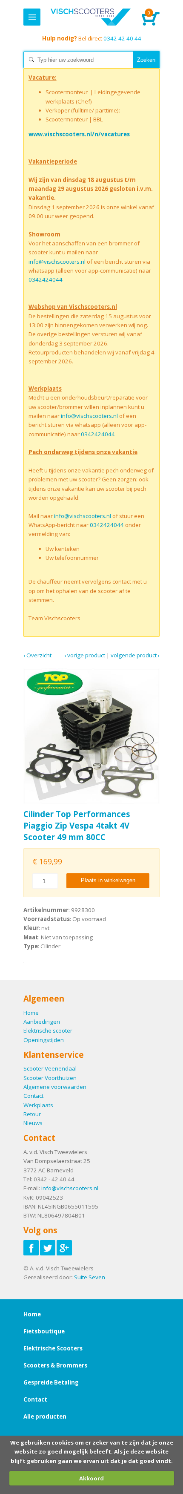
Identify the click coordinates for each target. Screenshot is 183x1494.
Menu (31, 17)
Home (90, 17)
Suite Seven (89, 1277)
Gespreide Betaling (51, 1382)
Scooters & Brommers (55, 1365)
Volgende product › (135, 655)
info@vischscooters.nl (57, 261)
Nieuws (33, 1123)
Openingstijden (43, 1040)
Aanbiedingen (41, 1021)
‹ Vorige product (84, 655)
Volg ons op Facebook (31, 1247)
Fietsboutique (44, 1331)
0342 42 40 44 (91, 38)
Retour (32, 1114)
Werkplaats (38, 1105)
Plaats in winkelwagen (108, 880)
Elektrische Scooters (53, 1348)
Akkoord (91, 1478)
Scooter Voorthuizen (50, 1078)
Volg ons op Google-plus (64, 1247)
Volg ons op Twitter (47, 1247)
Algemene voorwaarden (54, 1087)
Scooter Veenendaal (50, 1068)
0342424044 (46, 279)
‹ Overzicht (37, 655)
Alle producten (44, 1416)
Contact (33, 1096)
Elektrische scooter (47, 1030)
